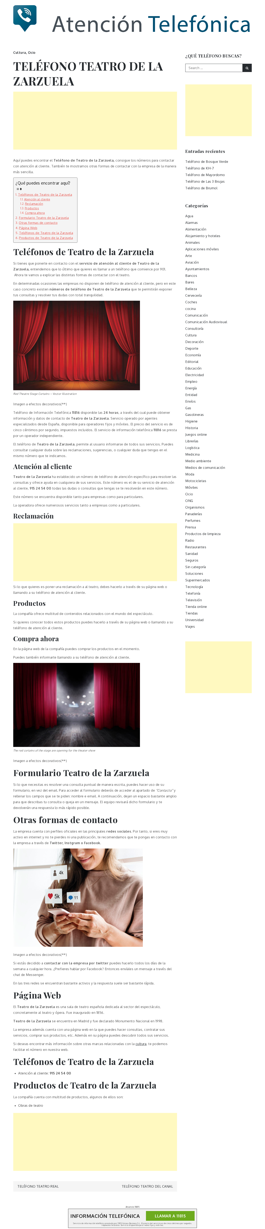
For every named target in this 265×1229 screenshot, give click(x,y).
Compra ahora (35, 213)
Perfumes (192, 520)
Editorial (192, 362)
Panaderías (193, 514)
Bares (189, 282)
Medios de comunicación (205, 468)
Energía (191, 388)
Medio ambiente (198, 461)
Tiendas (191, 613)
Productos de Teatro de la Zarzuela (46, 238)
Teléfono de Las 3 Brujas (205, 181)
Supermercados (197, 580)
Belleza (191, 289)
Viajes (190, 626)
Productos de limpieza (203, 534)
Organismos (195, 507)
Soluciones (194, 573)
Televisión (193, 600)
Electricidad (194, 375)
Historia (191, 428)
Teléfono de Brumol (201, 188)
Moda (189, 474)
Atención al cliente (37, 199)
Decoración (194, 342)
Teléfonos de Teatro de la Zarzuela (45, 194)
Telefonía (192, 593)
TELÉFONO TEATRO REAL (38, 1186)
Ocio (32, 52)
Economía (193, 355)
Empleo (191, 381)
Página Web (28, 228)
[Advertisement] (95, 121)
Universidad (194, 620)
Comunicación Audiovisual (206, 322)
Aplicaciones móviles (202, 249)
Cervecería (193, 295)
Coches (191, 302)
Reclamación (34, 203)
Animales (192, 242)
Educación (193, 368)
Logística (192, 448)
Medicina (192, 454)
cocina (190, 309)
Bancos (191, 276)
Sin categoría (195, 567)
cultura (141, 1044)
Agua (189, 216)
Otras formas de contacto (38, 223)
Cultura (19, 52)
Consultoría (194, 328)
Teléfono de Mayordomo (205, 175)
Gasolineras (194, 415)
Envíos (190, 401)
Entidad (191, 395)
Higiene (191, 421)
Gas (188, 408)
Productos (32, 208)
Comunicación (196, 315)
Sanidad (191, 554)
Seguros (192, 560)
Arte (188, 256)
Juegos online (196, 434)
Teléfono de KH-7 (199, 168)
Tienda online (196, 607)
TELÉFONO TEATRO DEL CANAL (147, 1186)
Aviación (192, 262)
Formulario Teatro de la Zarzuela (44, 218)
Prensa (190, 527)
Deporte (192, 348)
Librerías (192, 441)
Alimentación (195, 229)
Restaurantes (195, 547)
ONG (189, 501)
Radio (189, 540)
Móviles (191, 487)
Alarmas (191, 223)
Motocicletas (195, 481)
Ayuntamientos (197, 269)
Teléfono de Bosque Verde (206, 162)
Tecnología (194, 587)
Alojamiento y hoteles (202, 236)
